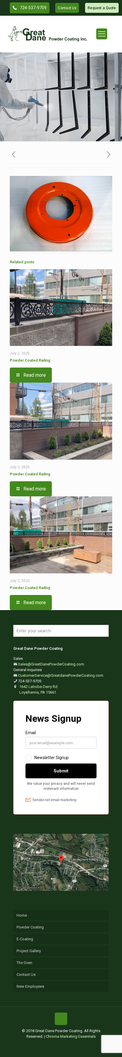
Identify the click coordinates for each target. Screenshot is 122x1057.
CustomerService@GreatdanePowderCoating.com (60, 675)
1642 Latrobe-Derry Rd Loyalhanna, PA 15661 (38, 689)
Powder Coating (30, 927)
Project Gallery (29, 951)
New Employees (30, 986)
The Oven (24, 962)
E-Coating (25, 939)
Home (22, 915)
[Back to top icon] (61, 1019)
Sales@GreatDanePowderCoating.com (51, 664)
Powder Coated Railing (30, 360)
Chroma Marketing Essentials (71, 1036)
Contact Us (26, 974)
